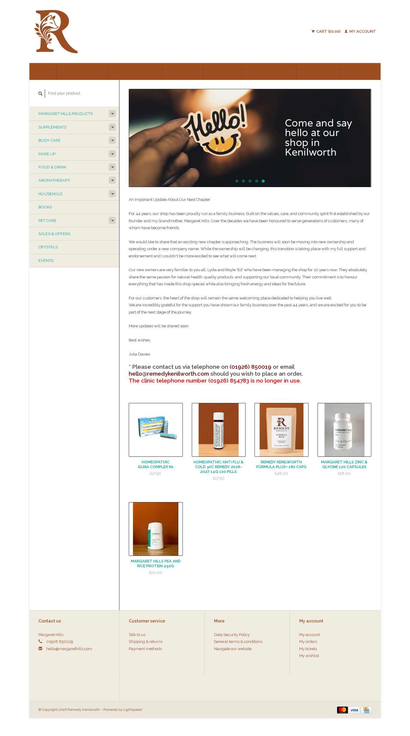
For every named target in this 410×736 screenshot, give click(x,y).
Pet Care (47, 220)
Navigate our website (233, 649)
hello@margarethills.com (69, 649)
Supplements (52, 127)
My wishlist (309, 655)
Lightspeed (132, 709)
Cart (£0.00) (328, 31)
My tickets (308, 649)
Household (50, 194)
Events (45, 260)
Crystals (48, 247)
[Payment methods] (343, 709)
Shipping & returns (145, 641)
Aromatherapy (54, 180)
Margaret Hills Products (65, 113)
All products (82, 71)
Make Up (47, 154)
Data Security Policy (232, 634)
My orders (308, 641)
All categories (134, 71)
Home (43, 71)
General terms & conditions (238, 641)
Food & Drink (52, 167)
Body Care (49, 140)
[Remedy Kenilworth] (103, 31)
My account (362, 31)
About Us (222, 71)
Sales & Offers (54, 234)
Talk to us (182, 71)
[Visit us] (250, 138)
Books (45, 207)
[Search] (40, 93)
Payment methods (145, 649)
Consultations (269, 71)
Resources (318, 71)
